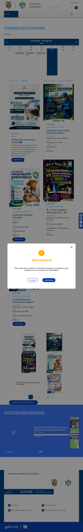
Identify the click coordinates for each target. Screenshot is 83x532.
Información (49, 280)
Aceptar (32, 280)
